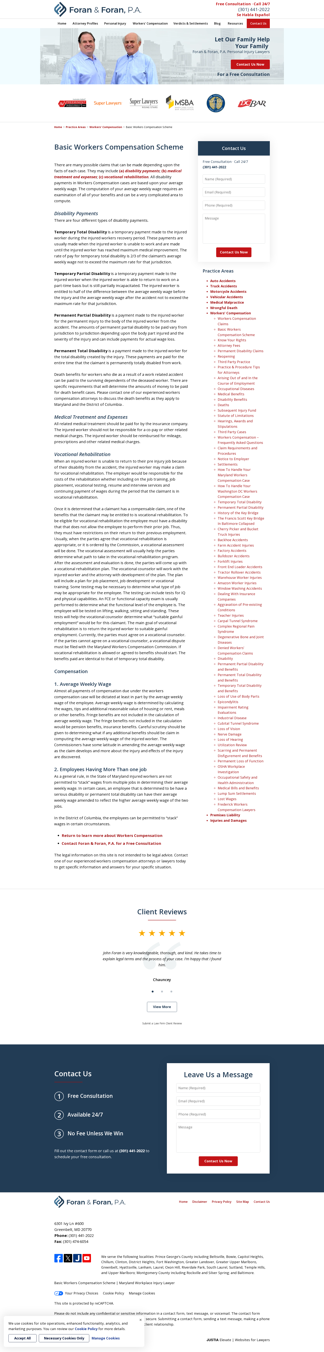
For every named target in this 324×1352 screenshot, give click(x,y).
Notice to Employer (233, 459)
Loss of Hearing (230, 739)
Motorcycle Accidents (228, 291)
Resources (235, 23)
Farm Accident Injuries (236, 545)
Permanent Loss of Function (240, 761)
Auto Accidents (223, 281)
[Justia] (77, 1258)
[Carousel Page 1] (152, 991)
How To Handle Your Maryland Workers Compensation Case (234, 475)
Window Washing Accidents (240, 588)
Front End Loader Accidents (240, 567)
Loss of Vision (229, 729)
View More (162, 1006)
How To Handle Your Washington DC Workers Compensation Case (237, 491)
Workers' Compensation (150, 23)
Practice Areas (76, 127)
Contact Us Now (250, 64)
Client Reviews (162, 911)
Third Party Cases (232, 432)
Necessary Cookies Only (64, 1338)
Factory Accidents (232, 550)
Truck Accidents (223, 286)
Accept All (22, 1338)
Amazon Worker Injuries (237, 583)
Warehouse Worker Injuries (240, 577)
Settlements (228, 464)
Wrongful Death (223, 308)
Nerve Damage (230, 734)
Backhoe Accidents (233, 540)
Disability (225, 658)
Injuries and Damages (228, 820)
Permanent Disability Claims (240, 351)
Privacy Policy (222, 1202)
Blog (217, 23)
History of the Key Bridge (238, 513)
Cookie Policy (113, 1293)
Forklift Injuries (230, 561)
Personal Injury (115, 23)
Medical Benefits (231, 394)
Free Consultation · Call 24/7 (243, 3)
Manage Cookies (142, 1293)
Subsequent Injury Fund (237, 410)
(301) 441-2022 (254, 9)
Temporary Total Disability (240, 502)
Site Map (242, 1202)
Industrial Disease (232, 718)
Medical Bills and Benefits (238, 788)
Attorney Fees (229, 345)
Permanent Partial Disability (240, 507)
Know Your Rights (232, 340)
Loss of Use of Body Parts (238, 696)
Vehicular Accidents (226, 297)
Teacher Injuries (231, 615)
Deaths (223, 405)
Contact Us (258, 23)
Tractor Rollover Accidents (239, 572)
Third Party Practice (234, 362)
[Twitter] (68, 1258)
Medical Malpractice (227, 302)
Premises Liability (225, 815)
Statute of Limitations (236, 415)
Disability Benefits (232, 399)
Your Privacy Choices (81, 1293)
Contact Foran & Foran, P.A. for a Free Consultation (111, 843)
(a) (139, 170)
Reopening (226, 356)
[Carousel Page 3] (171, 991)
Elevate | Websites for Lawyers (238, 1340)
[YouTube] (86, 1258)
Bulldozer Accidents (234, 556)
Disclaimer (199, 1202)
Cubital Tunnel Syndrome (238, 723)
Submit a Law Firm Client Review (162, 1023)
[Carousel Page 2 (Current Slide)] (162, 991)
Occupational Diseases (236, 388)
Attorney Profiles (85, 23)
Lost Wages (227, 799)
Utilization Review (232, 745)
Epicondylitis (228, 702)
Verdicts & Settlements (190, 23)
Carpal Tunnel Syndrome (238, 621)
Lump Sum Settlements (237, 793)
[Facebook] (58, 1258)
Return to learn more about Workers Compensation (112, 835)
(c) (123, 176)
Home (62, 23)
